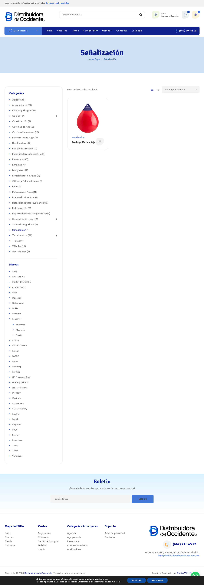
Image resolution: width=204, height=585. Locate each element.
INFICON (16, 393)
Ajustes (116, 582)
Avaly (14, 272)
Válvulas (16, 246)
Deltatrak (16, 298)
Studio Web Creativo (187, 573)
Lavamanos (18, 159)
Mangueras (18, 170)
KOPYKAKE (18, 404)
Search (141, 14)
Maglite (15, 414)
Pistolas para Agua (22, 192)
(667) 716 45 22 (184, 544)
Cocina (16, 116)
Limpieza (17, 165)
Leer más (100, 141)
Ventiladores (19, 251)
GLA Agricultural (20, 382)
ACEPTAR (136, 580)
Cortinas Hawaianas (23, 132)
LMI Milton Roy (19, 409)
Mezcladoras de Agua (24, 176)
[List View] (158, 89)
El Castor (16, 319)
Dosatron (16, 314)
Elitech (15, 340)
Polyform (16, 425)
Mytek (15, 419)
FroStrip (16, 372)
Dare (14, 293)
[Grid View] (152, 89)
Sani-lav (15, 435)
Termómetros (19, 235)
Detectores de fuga (23, 137)
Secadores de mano (23, 219)
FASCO (15, 356)
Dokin (15, 308)
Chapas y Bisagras (22, 110)
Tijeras (16, 241)
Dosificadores (19, 143)
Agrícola (17, 100)
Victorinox (17, 456)
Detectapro (18, 303)
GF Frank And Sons (21, 377)
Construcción (19, 121)
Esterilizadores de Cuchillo (27, 154)
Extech (15, 351)
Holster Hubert (19, 388)
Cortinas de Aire (21, 127)
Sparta (19, 335)
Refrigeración (19, 208)
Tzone (15, 451)
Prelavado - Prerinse (23, 197)
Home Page (94, 59)
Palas (15, 186)
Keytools (16, 398)
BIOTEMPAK (18, 277)
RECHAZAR (157, 580)
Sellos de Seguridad (23, 224)
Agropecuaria (19, 105)
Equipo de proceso (22, 148)
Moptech (20, 330)
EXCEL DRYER (19, 346)
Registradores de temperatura (29, 213)
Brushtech (20, 325)
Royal (14, 430)
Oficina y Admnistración (25, 181)
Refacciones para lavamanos (28, 203)
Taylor (15, 445)
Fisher (15, 361)
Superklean (17, 440)
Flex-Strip (17, 367)
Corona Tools (19, 287)
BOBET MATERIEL (21, 282)
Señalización (78, 137)
